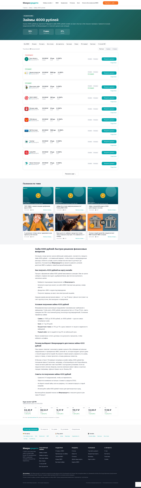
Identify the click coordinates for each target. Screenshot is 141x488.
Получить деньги (109, 59)
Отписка (72, 3)
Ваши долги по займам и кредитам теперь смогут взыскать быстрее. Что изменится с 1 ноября (70, 234)
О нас (106, 451)
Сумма (108, 49)
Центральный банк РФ (33, 417)
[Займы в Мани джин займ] (26, 87)
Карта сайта (91, 459)
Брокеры (90, 456)
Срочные (92, 44)
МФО (57, 3)
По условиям (64, 429)
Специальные (76, 429)
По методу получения (30, 429)
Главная (25, 7)
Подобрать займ (110, 3)
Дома (61, 436)
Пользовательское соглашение (110, 482)
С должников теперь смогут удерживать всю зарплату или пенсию (38, 233)
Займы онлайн (47, 3)
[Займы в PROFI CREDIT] (26, 98)
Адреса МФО (75, 462)
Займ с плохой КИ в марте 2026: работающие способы (99, 207)
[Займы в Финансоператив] (26, 73)
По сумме (54, 429)
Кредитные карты (93, 453)
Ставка (115, 49)
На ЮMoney (32, 438)
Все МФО (26, 44)
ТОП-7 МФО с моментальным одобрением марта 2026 (37, 207)
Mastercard (42, 436)
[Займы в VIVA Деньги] (26, 120)
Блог (78, 3)
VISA (36, 436)
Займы (30, 7)
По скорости (44, 429)
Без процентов (43, 466)
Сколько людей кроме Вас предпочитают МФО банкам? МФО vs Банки (101, 233)
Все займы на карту (28, 436)
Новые (76, 44)
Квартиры (67, 436)
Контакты (107, 453)
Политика (107, 456)
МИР (48, 436)
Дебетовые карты (77, 459)
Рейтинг (101, 49)
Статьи (74, 451)
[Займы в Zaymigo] (26, 142)
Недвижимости (75, 436)
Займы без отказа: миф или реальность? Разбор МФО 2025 (69, 207)
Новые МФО (58, 459)
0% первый (84, 44)
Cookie (106, 459)
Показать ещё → (70, 174)
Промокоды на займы (61, 453)
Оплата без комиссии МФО (90, 3)
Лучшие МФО (59, 456)
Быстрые (69, 44)
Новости (74, 453)
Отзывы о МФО (59, 451)
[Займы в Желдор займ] (26, 109)
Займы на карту (43, 455)
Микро (30, 3)
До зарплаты (60, 44)
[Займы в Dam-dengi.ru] (26, 59)
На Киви (25, 438)
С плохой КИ (101, 44)
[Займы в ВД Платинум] (26, 131)
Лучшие (34, 44)
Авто (57, 436)
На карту (41, 44)
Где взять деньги (93, 451)
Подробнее (113, 62)
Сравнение (64, 3)
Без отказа (50, 44)
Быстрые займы (59, 462)
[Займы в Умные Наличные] (26, 163)
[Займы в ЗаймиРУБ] (26, 153)
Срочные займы (43, 458)
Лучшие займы (92, 436)
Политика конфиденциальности (93, 482)
